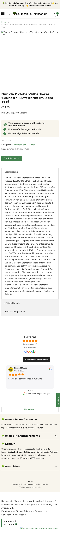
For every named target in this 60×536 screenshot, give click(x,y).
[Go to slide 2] (30, 390)
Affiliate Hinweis (12, 303)
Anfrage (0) (58, 400)
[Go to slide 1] (28, 390)
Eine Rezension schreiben (36, 359)
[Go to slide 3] (32, 390)
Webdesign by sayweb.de (30, 487)
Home (4, 22)
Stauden (31, 144)
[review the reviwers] (50, 369)
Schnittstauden (19, 144)
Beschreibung (11, 171)
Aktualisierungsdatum (14, 311)
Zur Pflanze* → (11, 158)
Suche (30, 481)
